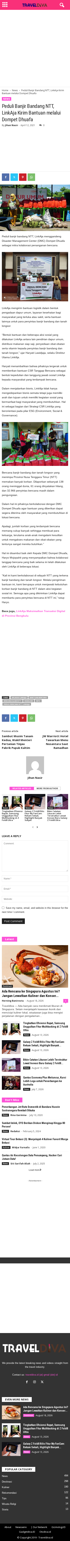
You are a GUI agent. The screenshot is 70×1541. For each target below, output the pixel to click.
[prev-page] (33, 827)
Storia (5, 1509)
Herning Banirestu (13, 1000)
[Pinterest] (23, 177)
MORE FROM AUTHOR (47, 788)
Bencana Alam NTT (12, 701)
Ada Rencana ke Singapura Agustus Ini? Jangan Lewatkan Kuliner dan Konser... (31, 993)
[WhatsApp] (31, 177)
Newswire (21, 1527)
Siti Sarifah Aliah (20, 1163)
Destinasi (7, 986)
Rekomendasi (9, 1492)
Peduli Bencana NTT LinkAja (17, 704)
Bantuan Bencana (38, 697)
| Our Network (39, 1527)
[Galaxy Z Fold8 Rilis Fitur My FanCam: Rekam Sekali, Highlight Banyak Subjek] (35, 801)
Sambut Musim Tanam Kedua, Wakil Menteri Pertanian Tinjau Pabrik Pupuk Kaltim (17, 742)
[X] (42, 1382)
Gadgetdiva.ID (27, 1531)
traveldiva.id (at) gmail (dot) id (42, 1374)
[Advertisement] (35, 48)
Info (38, 701)
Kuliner (6, 1147)
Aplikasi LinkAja (19, 697)
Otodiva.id (45, 1531)
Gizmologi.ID (59, 1527)
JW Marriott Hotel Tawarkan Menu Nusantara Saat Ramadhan (55, 742)
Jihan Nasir (11, 125)
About (7, 1527)
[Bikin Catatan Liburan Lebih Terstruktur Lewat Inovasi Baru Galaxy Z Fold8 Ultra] (57, 801)
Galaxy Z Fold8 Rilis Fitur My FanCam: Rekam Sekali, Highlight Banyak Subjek (34, 815)
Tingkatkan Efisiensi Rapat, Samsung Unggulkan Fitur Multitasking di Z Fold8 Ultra (12, 815)
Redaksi (15, 1131)
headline (28, 701)
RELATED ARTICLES (22, 788)
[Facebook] (5, 177)
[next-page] (37, 827)
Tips (4, 1498)
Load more (34, 1170)
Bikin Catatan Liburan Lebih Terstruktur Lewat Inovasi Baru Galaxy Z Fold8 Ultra (57, 815)
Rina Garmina (18, 1115)
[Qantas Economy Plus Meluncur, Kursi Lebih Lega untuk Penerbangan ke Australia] (11, 1083)
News (15, 90)
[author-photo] (35, 765)
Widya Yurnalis (21, 1147)
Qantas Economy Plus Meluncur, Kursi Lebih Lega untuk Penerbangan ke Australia (44, 1081)
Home (5, 90)
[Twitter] (14, 177)
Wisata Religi (9, 1504)
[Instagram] (35, 1382)
